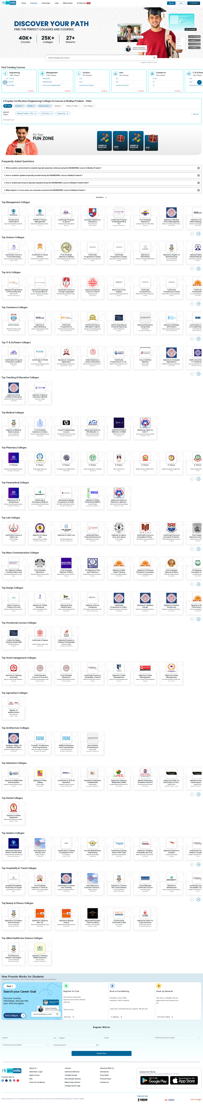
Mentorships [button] (68, 3)
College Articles (71, 1075)
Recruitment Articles (73, 1079)
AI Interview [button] (81, 3)
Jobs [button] (57, 3)
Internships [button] (46, 3)
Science (86, 72)
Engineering (14, 72)
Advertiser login (35, 1072)
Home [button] (23, 3)
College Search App (72, 1086)
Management (52, 72)
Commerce (161, 72)
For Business (194, 3)
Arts (121, 72)
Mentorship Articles (72, 1082)
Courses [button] (33, 3)
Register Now (101, 1053)
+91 (55, 1038)
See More (31, 91)
